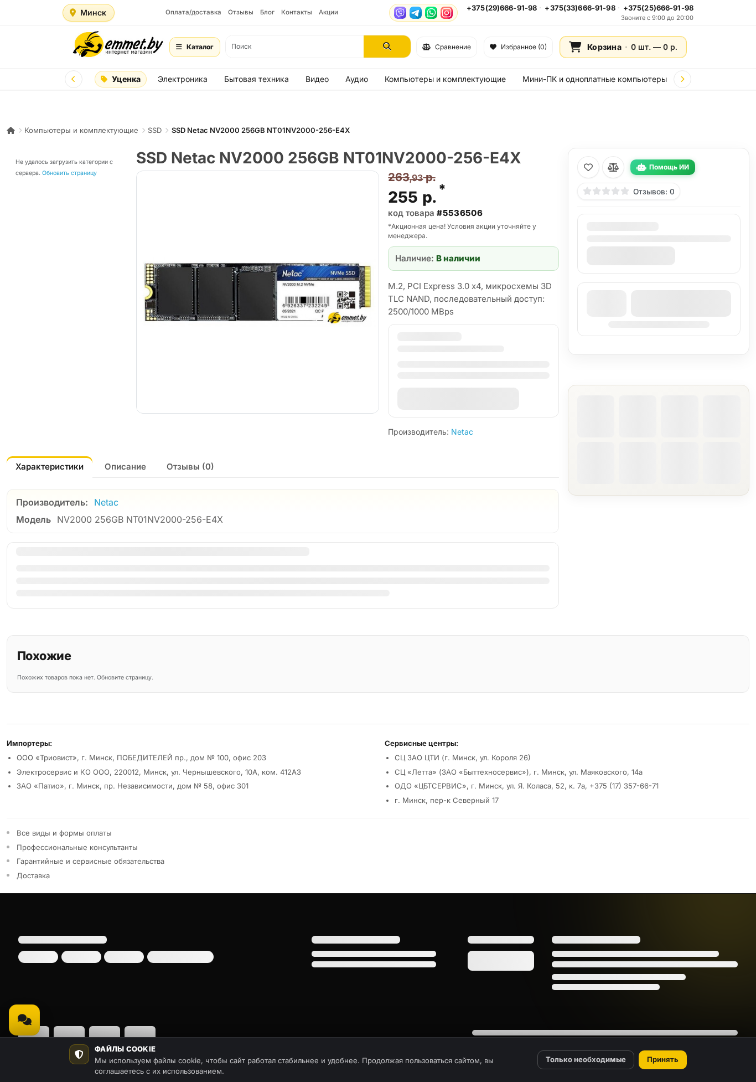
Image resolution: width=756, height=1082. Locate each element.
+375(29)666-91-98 (502, 7)
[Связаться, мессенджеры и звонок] (24, 1019)
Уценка (126, 79)
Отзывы (240, 12)
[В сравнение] (613, 167)
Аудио (356, 79)
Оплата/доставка (193, 12)
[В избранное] (588, 167)
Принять (663, 1059)
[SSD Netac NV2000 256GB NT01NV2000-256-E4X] (257, 292)
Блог (267, 12)
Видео (317, 79)
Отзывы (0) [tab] (190, 466)
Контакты (296, 12)
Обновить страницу (69, 173)
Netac (462, 431)
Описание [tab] (125, 466)
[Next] (682, 79)
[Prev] (73, 79)
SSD (155, 130)
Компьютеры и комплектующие (445, 79)
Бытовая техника (256, 79)
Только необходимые (586, 1059)
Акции (328, 12)
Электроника (183, 79)
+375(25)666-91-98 (658, 7)
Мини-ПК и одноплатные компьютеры (594, 79)
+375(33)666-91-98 (580, 7)
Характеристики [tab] (49, 466)
